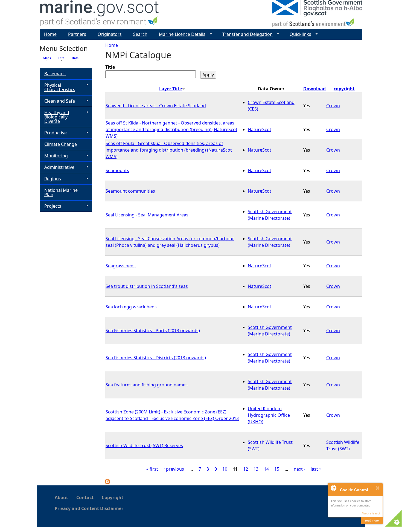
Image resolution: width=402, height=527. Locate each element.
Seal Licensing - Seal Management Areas (147, 215)
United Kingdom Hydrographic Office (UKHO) (269, 415)
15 (276, 469)
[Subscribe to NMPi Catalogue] (107, 482)
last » (316, 469)
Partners (77, 34)
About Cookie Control (333, 488)
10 (224, 469)
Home (111, 45)
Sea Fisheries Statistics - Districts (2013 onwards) (156, 358)
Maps (47, 58)
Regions (50, 179)
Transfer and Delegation (245, 34)
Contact (85, 497)
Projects (50, 206)
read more (372, 520)
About (61, 497)
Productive (53, 133)
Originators (110, 34)
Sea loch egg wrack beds (131, 307)
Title (110, 67)
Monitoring (54, 156)
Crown (333, 106)
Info (62, 58)
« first (152, 469)
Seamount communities (130, 191)
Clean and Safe (57, 101)
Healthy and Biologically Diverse (54, 116)
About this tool (371, 513)
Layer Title (170, 89)
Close (378, 488)
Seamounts (117, 170)
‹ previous (174, 469)
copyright (344, 89)
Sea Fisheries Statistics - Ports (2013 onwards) (153, 331)
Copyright (112, 497)
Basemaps (55, 74)
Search (140, 34)
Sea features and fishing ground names (147, 385)
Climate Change (60, 144)
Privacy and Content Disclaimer (89, 508)
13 (256, 469)
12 (245, 469)
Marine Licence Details (180, 34)
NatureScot (259, 129)
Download (314, 89)
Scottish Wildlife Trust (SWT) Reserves (144, 445)
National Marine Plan (61, 192)
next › (299, 469)
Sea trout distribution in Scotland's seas (147, 286)
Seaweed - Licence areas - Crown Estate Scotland (156, 106)
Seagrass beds (121, 266)
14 (266, 469)
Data (75, 58)
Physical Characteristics (57, 87)
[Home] (100, 14)
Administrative (57, 167)
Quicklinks (298, 34)
